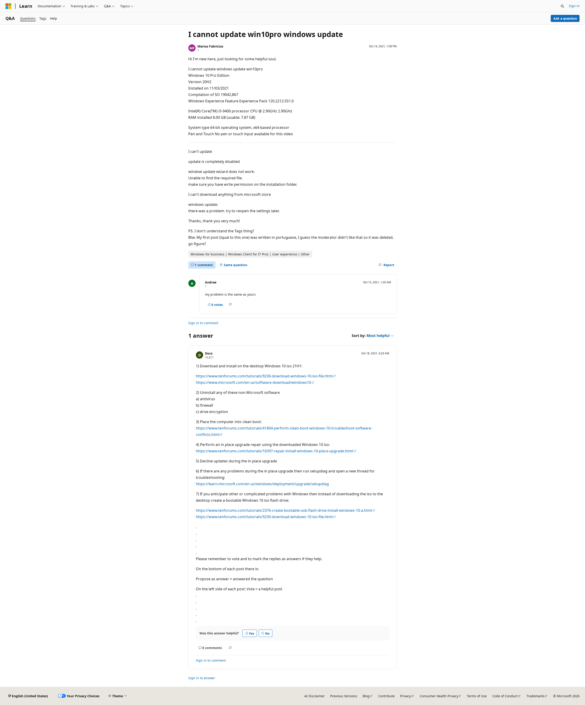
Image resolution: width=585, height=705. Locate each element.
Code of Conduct (505, 696)
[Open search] (562, 6)
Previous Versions (343, 696)
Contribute (386, 696)
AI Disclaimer (314, 696)
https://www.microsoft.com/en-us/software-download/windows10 (253, 382)
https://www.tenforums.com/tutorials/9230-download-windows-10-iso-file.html (264, 376)
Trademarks (535, 696)
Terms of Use (477, 696)
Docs (209, 353)
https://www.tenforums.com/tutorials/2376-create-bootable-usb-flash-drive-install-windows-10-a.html (284, 510)
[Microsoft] (8, 6)
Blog (366, 696)
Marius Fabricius (210, 46)
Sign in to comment (203, 323)
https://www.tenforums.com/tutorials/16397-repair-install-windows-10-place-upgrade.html (274, 450)
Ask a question (565, 18)
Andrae (210, 282)
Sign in (574, 6)
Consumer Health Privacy (439, 696)
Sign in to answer (201, 678)
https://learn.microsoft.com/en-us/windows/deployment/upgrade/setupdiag (262, 483)
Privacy (405, 696)
